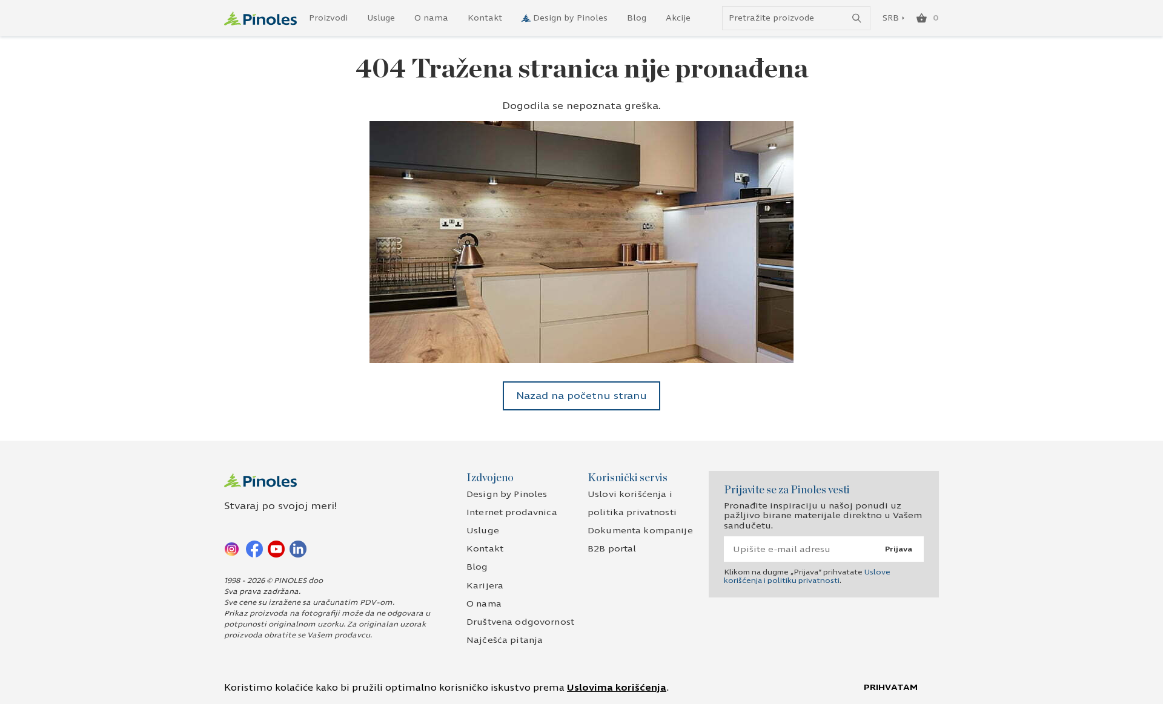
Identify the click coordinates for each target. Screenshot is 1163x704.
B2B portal (612, 549)
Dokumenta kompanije (640, 530)
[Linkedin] (298, 548)
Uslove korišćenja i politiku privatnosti (807, 576)
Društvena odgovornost (520, 622)
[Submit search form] (856, 18)
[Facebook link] (254, 548)
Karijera (484, 586)
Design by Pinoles (570, 18)
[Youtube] (276, 548)
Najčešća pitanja (504, 640)
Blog (636, 18)
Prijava (898, 549)
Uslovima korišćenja (616, 687)
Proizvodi (328, 18)
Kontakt (485, 18)
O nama (431, 18)
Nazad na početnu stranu (581, 395)
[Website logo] (260, 18)
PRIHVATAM (891, 687)
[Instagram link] (232, 548)
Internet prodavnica (511, 512)
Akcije (678, 18)
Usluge (381, 18)
